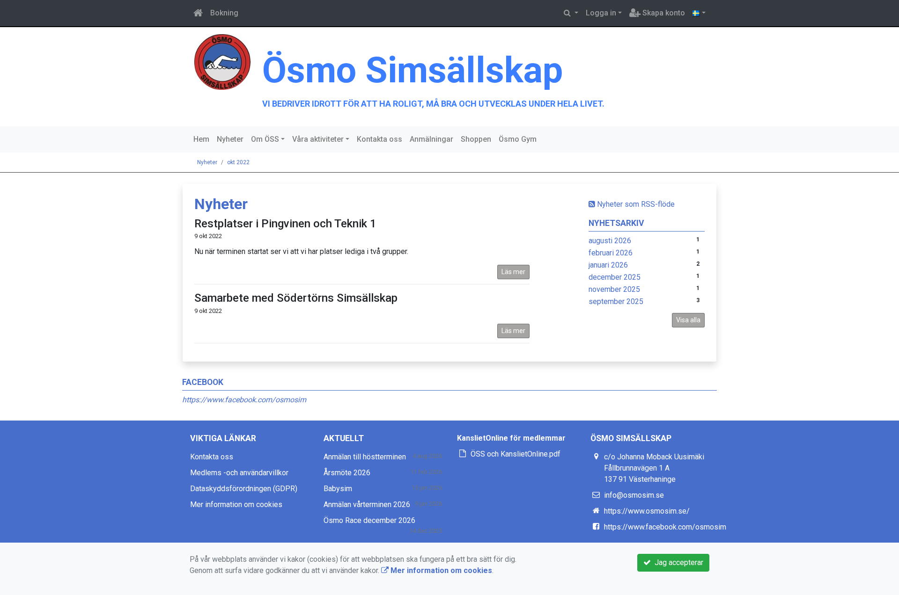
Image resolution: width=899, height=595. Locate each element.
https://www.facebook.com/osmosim (244, 399)
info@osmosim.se (634, 495)
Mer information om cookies (236, 504)
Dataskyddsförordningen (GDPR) (243, 488)
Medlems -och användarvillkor (239, 472)
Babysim (338, 488)
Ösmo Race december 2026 (369, 520)
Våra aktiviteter (318, 139)
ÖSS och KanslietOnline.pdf (515, 454)
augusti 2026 (610, 240)
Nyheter (230, 139)
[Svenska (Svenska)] (699, 13)
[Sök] (571, 13)
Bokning (224, 12)
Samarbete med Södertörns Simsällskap (296, 298)
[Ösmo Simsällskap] (222, 61)
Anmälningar (431, 139)
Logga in (601, 12)
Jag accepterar (677, 562)
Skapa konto (663, 12)
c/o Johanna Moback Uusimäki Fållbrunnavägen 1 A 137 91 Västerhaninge (654, 468)
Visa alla (688, 320)
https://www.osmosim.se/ (647, 511)
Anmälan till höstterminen (365, 456)
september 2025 (616, 301)
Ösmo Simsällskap (412, 70)
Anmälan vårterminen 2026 (367, 504)
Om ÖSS (265, 139)
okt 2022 (238, 162)
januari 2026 (608, 265)
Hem (201, 139)
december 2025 (615, 277)
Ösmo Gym (518, 139)
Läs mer (513, 272)
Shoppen (476, 139)
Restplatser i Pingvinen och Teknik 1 (285, 223)
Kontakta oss (379, 139)
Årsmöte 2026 (347, 472)
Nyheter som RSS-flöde (635, 204)
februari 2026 (611, 252)
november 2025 (614, 289)
